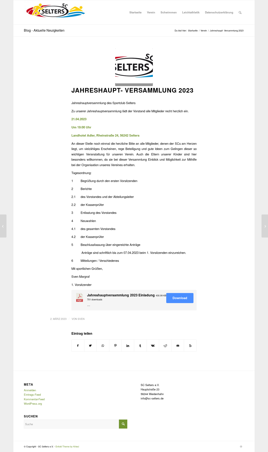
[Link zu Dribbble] (241, 446)
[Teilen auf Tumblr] (140, 345)
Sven (81, 318)
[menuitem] (135, 12)
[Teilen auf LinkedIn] (128, 345)
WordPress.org (33, 404)
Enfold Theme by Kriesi (67, 446)
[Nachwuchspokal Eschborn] (265, 226)
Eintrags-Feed (32, 394)
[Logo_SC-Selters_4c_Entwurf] (134, 67)
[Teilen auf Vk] (153, 345)
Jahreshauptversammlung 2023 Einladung (121, 295)
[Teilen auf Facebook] (78, 345)
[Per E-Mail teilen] (178, 345)
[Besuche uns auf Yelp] (190, 345)
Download (180, 298)
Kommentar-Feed (34, 399)
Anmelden (30, 390)
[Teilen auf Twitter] (90, 345)
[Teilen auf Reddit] (165, 345)
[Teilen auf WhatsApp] (103, 345)
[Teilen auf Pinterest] (115, 345)
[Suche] (240, 12)
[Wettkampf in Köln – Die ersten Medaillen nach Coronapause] (3, 226)
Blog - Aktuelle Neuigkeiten (44, 30)
